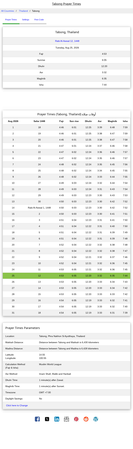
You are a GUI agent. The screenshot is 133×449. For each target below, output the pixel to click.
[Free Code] (50, 18)
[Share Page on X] (47, 419)
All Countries (7, 11)
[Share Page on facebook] (37, 419)
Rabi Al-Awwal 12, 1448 (67, 41)
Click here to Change (17, 405)
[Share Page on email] (66, 419)
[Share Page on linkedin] (57, 419)
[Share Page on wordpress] (96, 419)
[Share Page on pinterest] (76, 419)
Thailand (23, 11)
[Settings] (49, 18)
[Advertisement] (66, 99)
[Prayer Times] (47, 18)
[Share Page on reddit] (86, 419)
